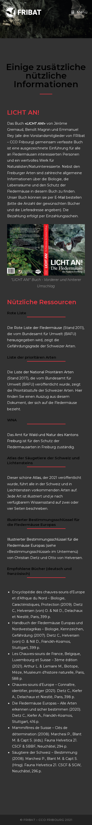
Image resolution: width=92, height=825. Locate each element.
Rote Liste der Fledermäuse (38, 328)
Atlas (37, 477)
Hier (78, 390)
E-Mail (59, 197)
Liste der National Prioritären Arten (44, 372)
